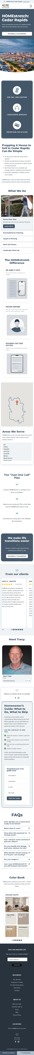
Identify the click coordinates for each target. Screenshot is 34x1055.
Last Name (11, 781)
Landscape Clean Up (11, 250)
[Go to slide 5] (18, 629)
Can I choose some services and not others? (16, 841)
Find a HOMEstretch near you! (17, 1028)
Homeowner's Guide (17, 982)
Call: (25, 1053)
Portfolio (17, 990)
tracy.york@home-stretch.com (9, 680)
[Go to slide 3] (15, 629)
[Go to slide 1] (11, 629)
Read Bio (27, 681)
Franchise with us (17, 1007)
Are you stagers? (11, 859)
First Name (11, 775)
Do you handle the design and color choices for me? (15, 847)
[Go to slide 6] (20, 629)
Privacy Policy (17, 1015)
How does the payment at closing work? (15, 834)
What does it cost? (12, 828)
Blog (17, 1012)
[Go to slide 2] (13, 629)
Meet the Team (17, 1004)
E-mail (10, 787)
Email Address (14, 959)
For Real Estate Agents (17, 985)
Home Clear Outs (10, 219)
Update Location (26, 1)
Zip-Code (11, 793)
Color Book (17, 988)
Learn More (9, 226)
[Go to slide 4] (16, 629)
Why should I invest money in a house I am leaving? (16, 854)
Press (17, 1009)
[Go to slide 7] (22, 629)
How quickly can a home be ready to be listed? (16, 823)
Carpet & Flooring (10, 239)
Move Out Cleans (9, 244)
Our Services (17, 979)
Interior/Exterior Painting (13, 233)
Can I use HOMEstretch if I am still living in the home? (15, 865)
